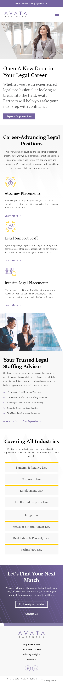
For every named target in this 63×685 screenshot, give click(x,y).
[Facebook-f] (28, 668)
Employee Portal (31, 644)
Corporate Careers (31, 649)
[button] (57, 14)
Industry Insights (31, 654)
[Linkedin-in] (35, 668)
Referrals (31, 659)
